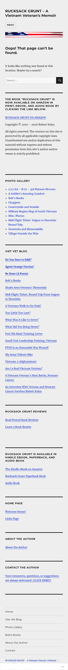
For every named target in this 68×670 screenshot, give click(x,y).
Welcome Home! (15, 511)
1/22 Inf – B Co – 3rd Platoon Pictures (32, 189)
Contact (10, 650)
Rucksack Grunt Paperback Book (25, 476)
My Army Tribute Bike (19, 354)
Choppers (14, 202)
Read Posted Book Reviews (21, 419)
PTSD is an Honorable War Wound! (27, 347)
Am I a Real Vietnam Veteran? (23, 368)
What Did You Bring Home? (22, 326)
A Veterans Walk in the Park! (23, 305)
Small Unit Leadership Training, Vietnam (31, 340)
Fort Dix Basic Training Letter (24, 333)
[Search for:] (30, 80)
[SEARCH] (59, 80)
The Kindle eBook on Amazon (24, 469)
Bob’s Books (16, 198)
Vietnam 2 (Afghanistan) (21, 361)
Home (9, 611)
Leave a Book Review (18, 426)
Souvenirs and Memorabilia (25, 229)
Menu (10, 25)
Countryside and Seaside (23, 207)
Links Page (12, 518)
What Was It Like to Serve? (22, 319)
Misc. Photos (16, 215)
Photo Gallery (13, 627)
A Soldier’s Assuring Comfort (26, 193)
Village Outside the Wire (23, 233)
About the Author (16, 547)
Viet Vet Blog (13, 619)
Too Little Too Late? (18, 312)
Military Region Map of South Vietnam (32, 211)
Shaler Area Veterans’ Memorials (25, 287)
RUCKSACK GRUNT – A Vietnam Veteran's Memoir (30, 13)
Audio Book (12, 483)
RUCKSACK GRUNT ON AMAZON (25, 117)
